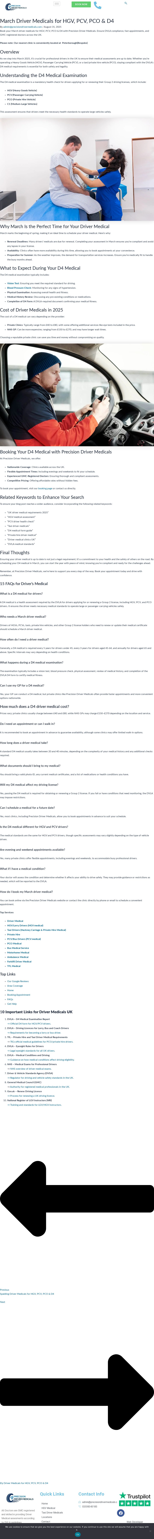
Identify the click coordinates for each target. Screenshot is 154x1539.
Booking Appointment (18, 995)
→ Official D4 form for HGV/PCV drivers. (29, 1024)
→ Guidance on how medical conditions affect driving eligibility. (40, 1060)
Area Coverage (15, 986)
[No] (150, 1531)
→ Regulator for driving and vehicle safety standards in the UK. (40, 1078)
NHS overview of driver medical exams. (31, 1069)
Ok (77, 1534)
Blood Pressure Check (19, 288)
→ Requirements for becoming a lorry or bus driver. (34, 1033)
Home (10, 990)
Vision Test (13, 283)
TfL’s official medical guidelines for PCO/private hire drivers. (41, 1042)
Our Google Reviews (18, 981)
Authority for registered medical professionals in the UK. (40, 1087)
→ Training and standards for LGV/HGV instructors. (34, 1105)
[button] (126, 3)
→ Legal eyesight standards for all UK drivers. (31, 1051)
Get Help (12, 1004)
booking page (45, 488)
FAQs (10, 999)
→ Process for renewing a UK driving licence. (31, 1096)
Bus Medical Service (18, 948)
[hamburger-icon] (56, 4)
